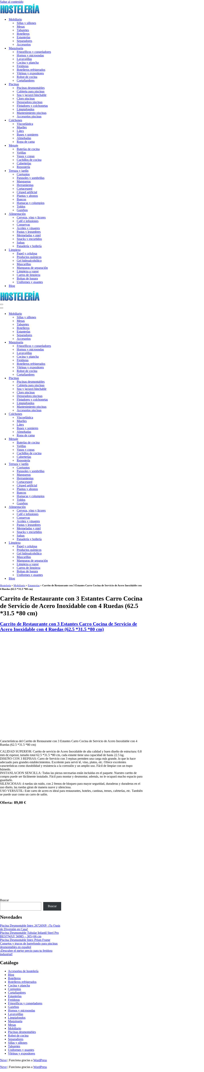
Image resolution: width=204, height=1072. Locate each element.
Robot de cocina (27, 77)
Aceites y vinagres (28, 228)
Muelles (22, 127)
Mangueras (24, 181)
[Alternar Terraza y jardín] (70, 464)
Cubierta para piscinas (30, 91)
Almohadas (24, 138)
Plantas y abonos (27, 195)
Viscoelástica (25, 123)
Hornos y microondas (30, 55)
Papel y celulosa (27, 253)
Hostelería (5, 585)
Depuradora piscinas (29, 102)
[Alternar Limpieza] (70, 543)
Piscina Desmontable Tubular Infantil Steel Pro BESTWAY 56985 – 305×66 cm (29, 934)
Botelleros (23, 33)
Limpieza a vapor (28, 271)
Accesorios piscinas (29, 116)
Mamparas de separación (32, 267)
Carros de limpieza (28, 275)
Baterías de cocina (28, 149)
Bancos (21, 199)
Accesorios (24, 44)
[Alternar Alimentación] (70, 507)
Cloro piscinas (26, 98)
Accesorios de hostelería (23, 971)
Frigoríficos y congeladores (34, 51)
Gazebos (22, 210)
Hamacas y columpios (30, 203)
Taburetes (23, 30)
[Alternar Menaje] (70, 439)
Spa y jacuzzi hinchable (31, 95)
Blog (12, 285)
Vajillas (21, 152)
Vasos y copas (25, 156)
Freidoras (22, 66)
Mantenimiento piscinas (31, 113)
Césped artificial (27, 192)
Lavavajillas (24, 59)
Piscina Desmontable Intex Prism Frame (25, 940)
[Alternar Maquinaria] (70, 342)
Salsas (21, 242)
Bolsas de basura (27, 278)
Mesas (21, 26)
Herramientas (25, 185)
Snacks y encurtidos (29, 239)
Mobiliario (19, 585)
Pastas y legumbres (29, 231)
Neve (3, 1060)
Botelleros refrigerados (31, 69)
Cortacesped (24, 188)
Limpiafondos (25, 109)
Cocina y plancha (28, 62)
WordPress (40, 1060)
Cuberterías (24, 163)
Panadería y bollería (29, 246)
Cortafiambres (25, 80)
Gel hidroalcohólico (29, 260)
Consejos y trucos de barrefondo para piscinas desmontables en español (29, 945)
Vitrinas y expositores (30, 73)
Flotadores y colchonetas (32, 105)
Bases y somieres (27, 134)
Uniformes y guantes (30, 282)
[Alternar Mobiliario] (70, 314)
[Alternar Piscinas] (70, 378)
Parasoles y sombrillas (30, 178)
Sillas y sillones (26, 23)
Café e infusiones (27, 221)
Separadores (24, 41)
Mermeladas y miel (29, 235)
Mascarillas (24, 264)
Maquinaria (15, 1021)
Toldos (21, 206)
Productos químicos (29, 257)
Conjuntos (23, 174)
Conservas (23, 224)
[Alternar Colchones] (70, 414)
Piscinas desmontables (31, 87)
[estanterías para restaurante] (71, 734)
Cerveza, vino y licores (31, 217)
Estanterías (23, 37)
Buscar (4, 900)
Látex (20, 131)
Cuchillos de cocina (29, 159)
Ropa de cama (26, 141)
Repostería (23, 167)
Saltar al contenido (11, 1)
